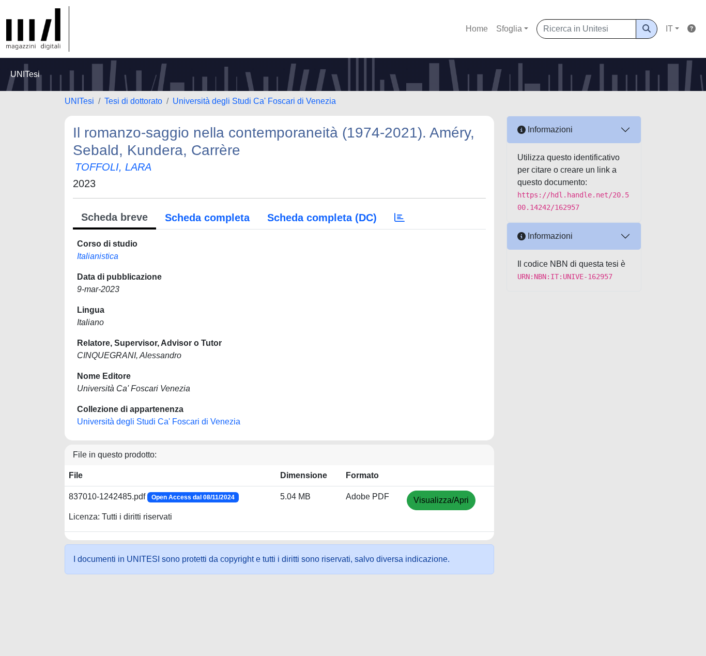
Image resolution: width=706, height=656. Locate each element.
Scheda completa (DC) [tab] (322, 217)
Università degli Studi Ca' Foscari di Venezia (254, 101)
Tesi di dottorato (133, 101)
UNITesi (79, 101)
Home (477, 28)
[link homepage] (37, 29)
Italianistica (97, 256)
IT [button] (669, 28)
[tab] (399, 217)
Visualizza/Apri (441, 500)
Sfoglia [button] (509, 28)
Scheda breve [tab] (114, 217)
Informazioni (549, 129)
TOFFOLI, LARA (113, 167)
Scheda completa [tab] (207, 217)
